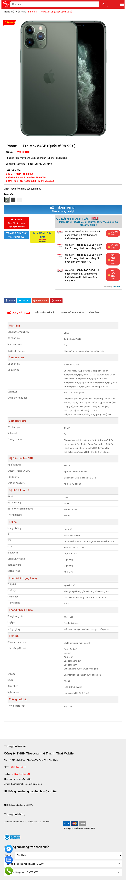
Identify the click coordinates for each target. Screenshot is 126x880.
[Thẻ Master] (74, 823)
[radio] (7, 199)
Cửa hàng (21, 11)
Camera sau (16, 357)
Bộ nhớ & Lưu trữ (19, 490)
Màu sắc (8, 194)
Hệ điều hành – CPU (21, 458)
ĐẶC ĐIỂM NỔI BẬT (45, 312)
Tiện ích (14, 635)
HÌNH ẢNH (94, 312)
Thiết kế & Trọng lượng (23, 578)
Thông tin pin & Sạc (21, 610)
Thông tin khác (18, 699)
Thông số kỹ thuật (18, 312)
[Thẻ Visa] (66, 823)
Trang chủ (9, 11)
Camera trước (17, 420)
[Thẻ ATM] (82, 823)
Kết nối (13, 522)
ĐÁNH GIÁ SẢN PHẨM (72, 312)
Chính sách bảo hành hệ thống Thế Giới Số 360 (26, 821)
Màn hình (14, 325)
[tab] (18, 312)
